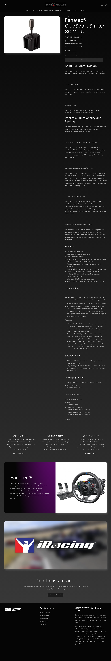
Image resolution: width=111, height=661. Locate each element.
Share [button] (69, 419)
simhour (57, 656)
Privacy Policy (44, 621)
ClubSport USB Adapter (77, 316)
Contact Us (43, 624)
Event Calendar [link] (55, 595)
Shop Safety (89, 453)
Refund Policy (44, 618)
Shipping (67, 43)
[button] (6, 5)
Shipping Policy (44, 615)
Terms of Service (45, 612)
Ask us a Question (19, 453)
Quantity (67, 50)
